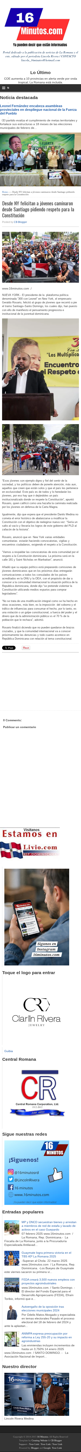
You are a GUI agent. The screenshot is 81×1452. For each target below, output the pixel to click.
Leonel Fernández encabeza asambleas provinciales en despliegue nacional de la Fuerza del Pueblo (38, 109)
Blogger (35, 1448)
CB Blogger (20, 222)
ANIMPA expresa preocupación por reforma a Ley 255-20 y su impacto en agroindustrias (47, 1337)
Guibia (8, 1051)
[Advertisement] (34, 681)
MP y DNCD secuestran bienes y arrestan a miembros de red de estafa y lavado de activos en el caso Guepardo (49, 1225)
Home (5, 192)
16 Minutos (42, 1436)
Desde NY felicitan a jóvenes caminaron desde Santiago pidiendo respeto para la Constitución (38, 209)
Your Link (34, 1444)
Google (47, 1448)
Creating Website (40, 1440)
